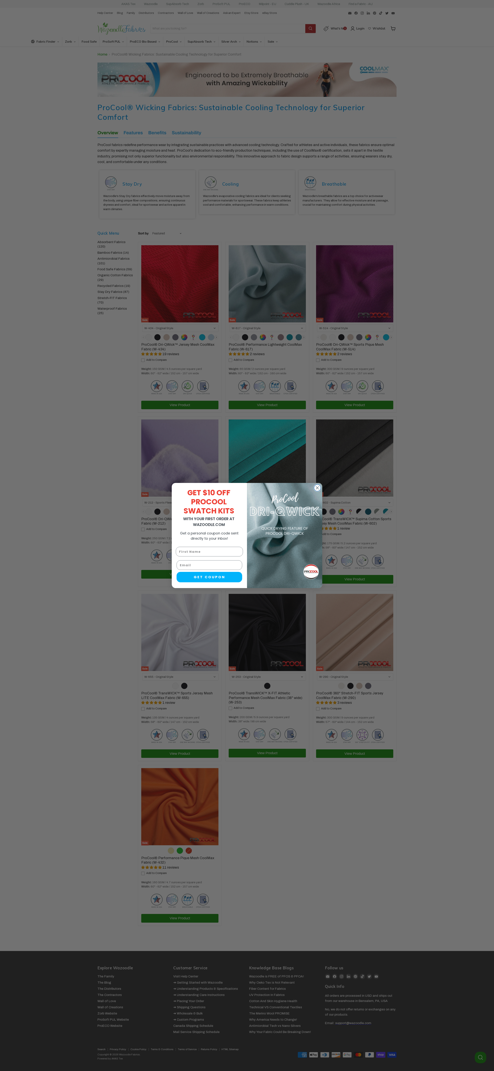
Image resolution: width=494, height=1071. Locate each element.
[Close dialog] (317, 487)
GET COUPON (209, 577)
